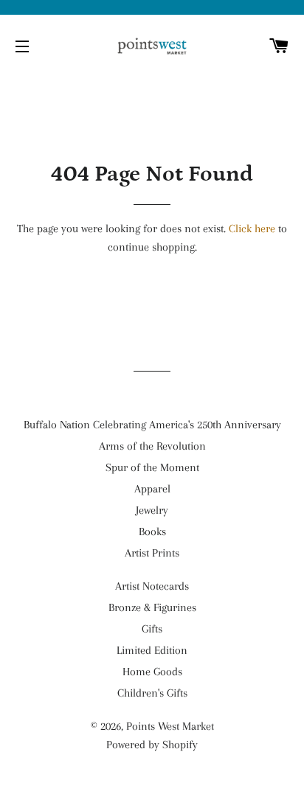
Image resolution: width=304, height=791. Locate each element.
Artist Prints (152, 553)
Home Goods (152, 671)
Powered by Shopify (152, 744)
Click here (252, 228)
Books (152, 531)
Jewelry (152, 510)
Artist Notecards (152, 586)
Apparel (152, 488)
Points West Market (170, 726)
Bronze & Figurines (152, 607)
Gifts (152, 628)
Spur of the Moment (152, 467)
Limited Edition (152, 650)
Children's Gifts (152, 693)
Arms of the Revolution (152, 446)
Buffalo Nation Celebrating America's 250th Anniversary (152, 424)
